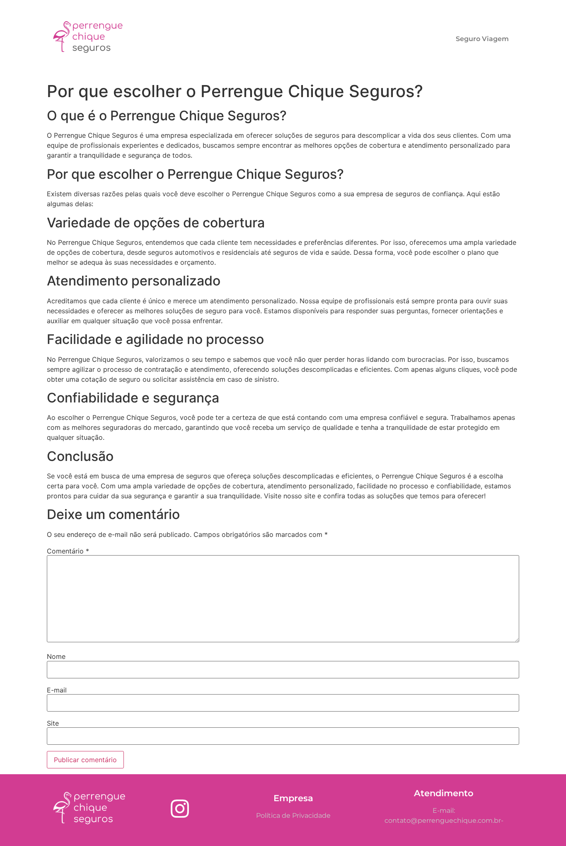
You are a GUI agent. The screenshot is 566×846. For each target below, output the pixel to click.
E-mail (57, 690)
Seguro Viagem (482, 39)
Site (53, 723)
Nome (56, 656)
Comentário (68, 551)
